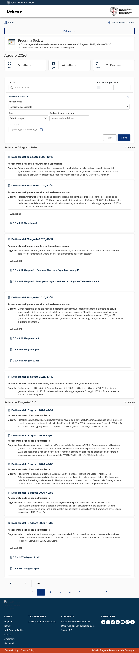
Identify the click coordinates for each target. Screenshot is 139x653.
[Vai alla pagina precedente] (32, 592)
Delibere (67, 31)
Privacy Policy (27, 650)
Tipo (11, 113)
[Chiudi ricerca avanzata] (128, 97)
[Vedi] (128, 157)
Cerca (12, 82)
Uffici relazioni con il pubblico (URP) (78, 626)
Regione (8, 621)
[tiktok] (127, 622)
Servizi (7, 626)
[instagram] (113, 622)
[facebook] (108, 622)
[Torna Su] (130, 644)
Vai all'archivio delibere (123, 22)
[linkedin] (117, 622)
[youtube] (122, 622)
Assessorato (15, 101)
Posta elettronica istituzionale (75, 621)
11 (98, 592)
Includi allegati (104, 82)
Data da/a (14, 124)
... (88, 592)
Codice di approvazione (62, 113)
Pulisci (110, 137)
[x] (132, 622)
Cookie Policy (11, 650)
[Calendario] (41, 129)
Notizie (7, 634)
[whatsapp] (103, 622)
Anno (116, 82)
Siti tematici (9, 643)
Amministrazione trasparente (42, 621)
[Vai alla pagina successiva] (106, 592)
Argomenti (9, 639)
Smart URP (66, 630)
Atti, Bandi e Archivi (13, 630)
